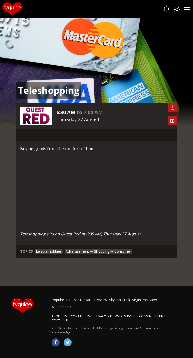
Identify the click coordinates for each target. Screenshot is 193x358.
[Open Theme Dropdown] (177, 9)
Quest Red (70, 234)
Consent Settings (153, 316)
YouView (150, 299)
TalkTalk (123, 299)
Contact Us (80, 316)
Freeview (99, 299)
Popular (58, 299)
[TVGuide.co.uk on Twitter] (68, 342)
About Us (59, 316)
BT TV (71, 299)
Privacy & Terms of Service (114, 316)
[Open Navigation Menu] (187, 9)
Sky (112, 299)
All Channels (61, 306)
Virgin (136, 299)
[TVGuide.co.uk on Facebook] (56, 342)
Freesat (84, 299)
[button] (172, 108)
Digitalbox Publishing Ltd (80, 328)
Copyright (60, 320)
